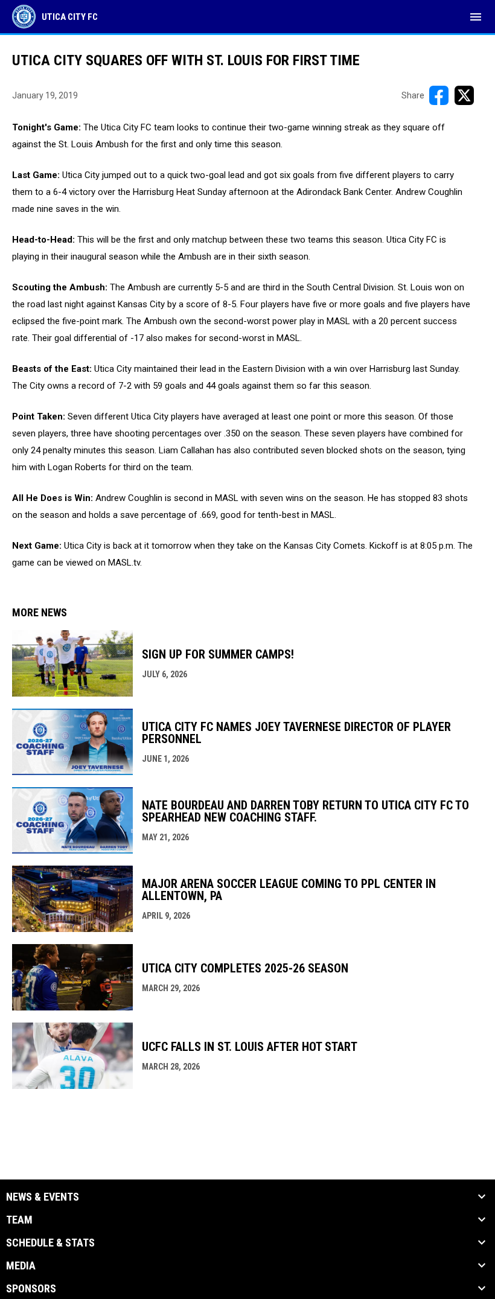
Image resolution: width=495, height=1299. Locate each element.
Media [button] (21, 1265)
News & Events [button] (42, 1197)
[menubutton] (475, 17)
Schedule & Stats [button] (50, 1242)
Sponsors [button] (31, 1288)
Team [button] (19, 1219)
